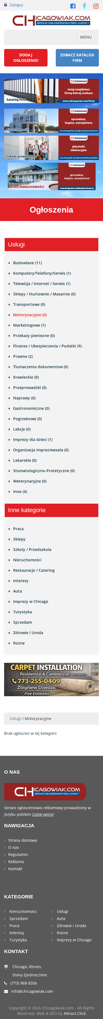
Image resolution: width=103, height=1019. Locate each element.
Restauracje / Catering (34, 570)
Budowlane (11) (27, 262)
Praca (18, 528)
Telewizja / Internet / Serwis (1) (41, 283)
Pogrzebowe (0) (27, 418)
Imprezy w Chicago (30, 601)
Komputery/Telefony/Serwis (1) (42, 273)
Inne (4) (20, 491)
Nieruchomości (27, 559)
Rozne (19, 643)
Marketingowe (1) (29, 325)
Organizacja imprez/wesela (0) (41, 449)
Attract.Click (75, 1013)
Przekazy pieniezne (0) (34, 335)
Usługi (15, 718)
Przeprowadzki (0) (29, 387)
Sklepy (19, 539)
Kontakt (15, 868)
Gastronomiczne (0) (31, 408)
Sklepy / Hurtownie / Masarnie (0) (44, 294)
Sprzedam (22, 622)
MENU (87, 38)
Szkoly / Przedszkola (32, 549)
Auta (17, 591)
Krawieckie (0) (26, 377)
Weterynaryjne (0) (29, 481)
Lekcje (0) (21, 429)
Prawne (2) (23, 356)
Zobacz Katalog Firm (77, 57)
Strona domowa (22, 840)
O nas (13, 847)
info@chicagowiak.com (32, 991)
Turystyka (22, 611)
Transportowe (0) (29, 304)
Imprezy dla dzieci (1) (32, 439)
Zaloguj (16, 4)
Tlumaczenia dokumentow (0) (40, 366)
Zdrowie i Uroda (28, 632)
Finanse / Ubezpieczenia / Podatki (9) (47, 346)
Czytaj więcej (43, 814)
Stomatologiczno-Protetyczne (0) (44, 470)
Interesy (21, 580)
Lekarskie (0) (25, 460)
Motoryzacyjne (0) (30, 314)
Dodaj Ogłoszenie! (25, 57)
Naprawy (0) (24, 397)
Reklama (16, 861)
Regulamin (18, 854)
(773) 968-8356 (23, 983)
